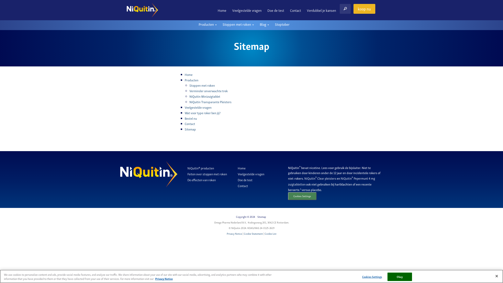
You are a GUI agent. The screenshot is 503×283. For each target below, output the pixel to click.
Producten (207, 24)
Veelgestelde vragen (247, 10)
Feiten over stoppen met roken (207, 173)
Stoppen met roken (237, 24)
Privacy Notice (234, 234)
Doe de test (275, 10)
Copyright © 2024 (245, 217)
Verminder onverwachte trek (208, 90)
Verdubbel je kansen (321, 10)
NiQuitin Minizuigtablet (204, 96)
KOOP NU (364, 9)
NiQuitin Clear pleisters (320, 178)
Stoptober (282, 24)
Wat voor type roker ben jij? (202, 112)
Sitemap (190, 129)
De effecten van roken (201, 179)
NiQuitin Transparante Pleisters (210, 101)
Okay (400, 276)
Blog (263, 24)
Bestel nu (191, 118)
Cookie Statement (253, 234)
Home (222, 10)
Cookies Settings (302, 196)
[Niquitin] (142, 10)
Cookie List (270, 234)
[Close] (496, 276)
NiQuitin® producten (200, 168)
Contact (295, 10)
